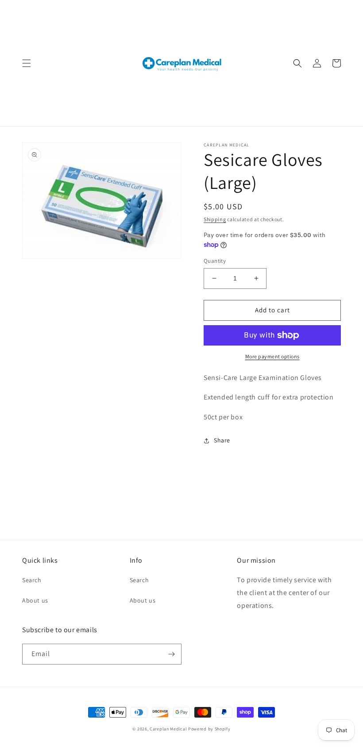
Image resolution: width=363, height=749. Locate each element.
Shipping (215, 219)
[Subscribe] (171, 654)
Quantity (215, 261)
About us (35, 600)
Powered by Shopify (209, 729)
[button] (26, 63)
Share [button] (222, 440)
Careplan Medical (168, 729)
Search (32, 580)
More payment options (272, 356)
